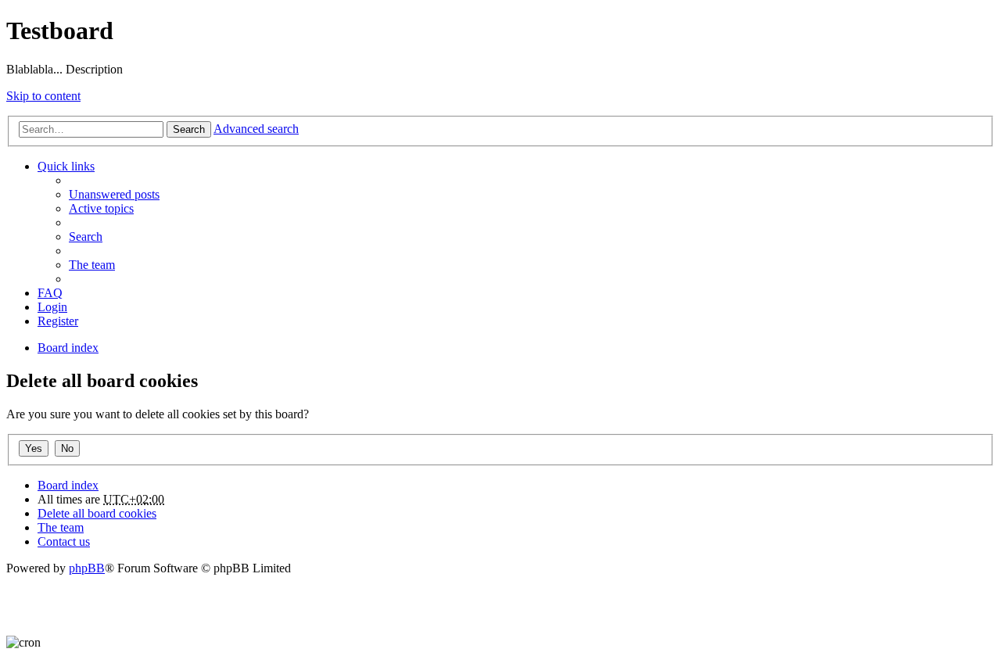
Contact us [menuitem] (64, 541)
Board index (68, 485)
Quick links (66, 166)
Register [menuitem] (58, 321)
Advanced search (256, 128)
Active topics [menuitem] (101, 208)
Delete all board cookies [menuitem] (97, 513)
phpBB (87, 568)
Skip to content (43, 95)
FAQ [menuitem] (50, 292)
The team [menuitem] (92, 264)
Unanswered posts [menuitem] (114, 194)
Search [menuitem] (85, 236)
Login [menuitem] (52, 307)
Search (189, 129)
